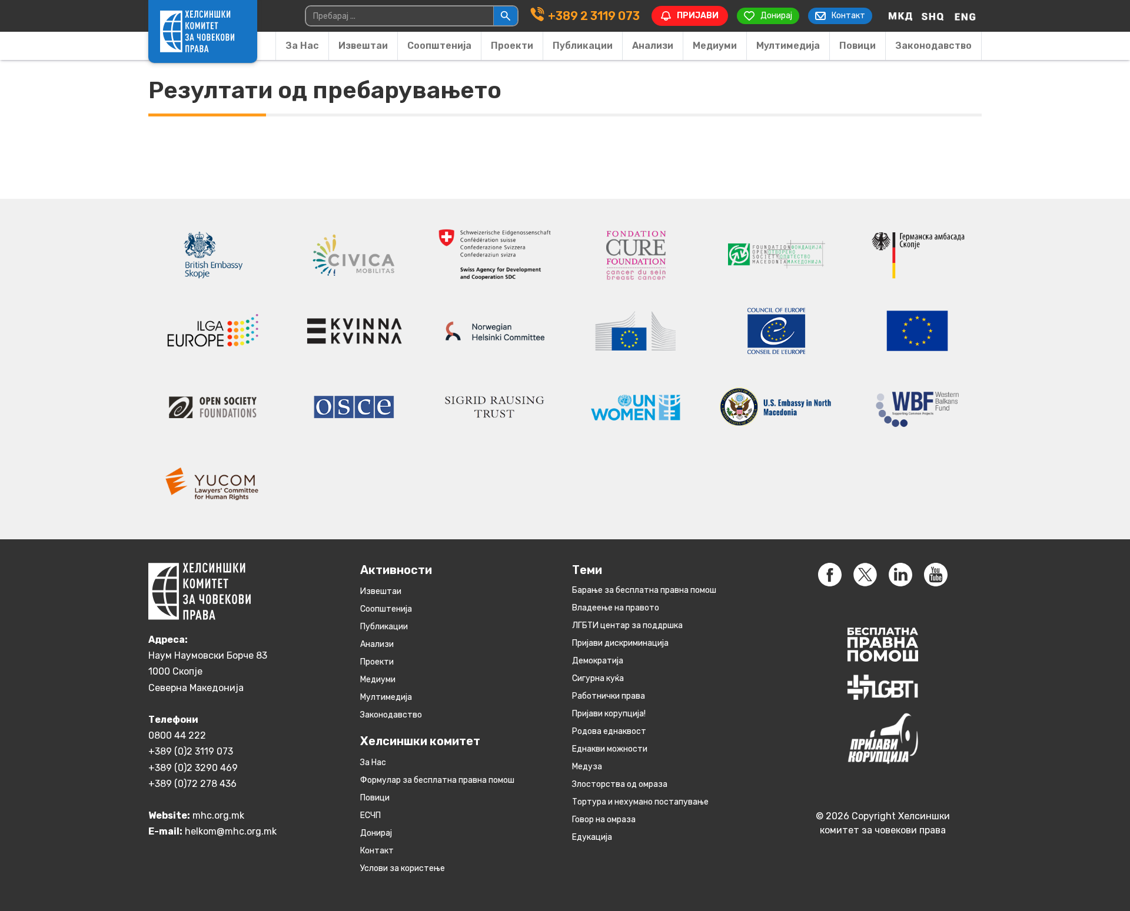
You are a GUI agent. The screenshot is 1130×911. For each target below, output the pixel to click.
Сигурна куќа (598, 678)
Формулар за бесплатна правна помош (437, 780)
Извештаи (363, 45)
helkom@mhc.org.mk (231, 831)
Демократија (597, 661)
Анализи (652, 45)
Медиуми (715, 45)
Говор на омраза (604, 820)
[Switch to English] (965, 16)
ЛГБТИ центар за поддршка (627, 625)
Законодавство (933, 45)
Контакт (377, 851)
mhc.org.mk (218, 815)
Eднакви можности (609, 749)
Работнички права (608, 696)
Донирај (376, 833)
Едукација (592, 837)
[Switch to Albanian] (933, 16)
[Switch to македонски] (900, 16)
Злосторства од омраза (619, 784)
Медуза (587, 767)
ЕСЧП (370, 815)
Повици (857, 45)
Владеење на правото (615, 608)
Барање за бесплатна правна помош (644, 590)
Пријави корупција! (609, 714)
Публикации (583, 45)
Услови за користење (402, 868)
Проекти (512, 45)
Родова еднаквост (609, 731)
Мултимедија (788, 45)
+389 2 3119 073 (594, 16)
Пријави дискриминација (620, 643)
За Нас (302, 45)
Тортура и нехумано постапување (640, 802)
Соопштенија (439, 45)
